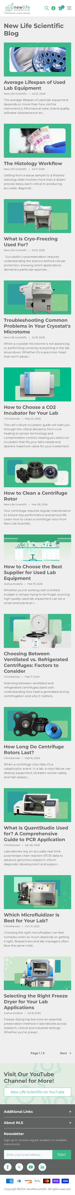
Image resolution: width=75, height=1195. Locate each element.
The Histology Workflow (33, 163)
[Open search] (47, 8)
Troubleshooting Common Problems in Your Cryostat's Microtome (37, 326)
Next (63, 1053)
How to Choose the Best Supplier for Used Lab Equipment (33, 572)
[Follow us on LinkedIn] (42, 1167)
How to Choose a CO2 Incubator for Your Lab (31, 410)
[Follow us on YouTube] (31, 1167)
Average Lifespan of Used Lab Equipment (34, 85)
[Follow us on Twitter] (19, 1167)
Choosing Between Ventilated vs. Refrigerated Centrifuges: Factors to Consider (36, 662)
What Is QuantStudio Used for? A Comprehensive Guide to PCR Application (36, 833)
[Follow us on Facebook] (8, 1167)
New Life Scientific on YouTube (37, 1092)
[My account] (53, 8)
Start (62, 1154)
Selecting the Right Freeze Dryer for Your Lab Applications (36, 1001)
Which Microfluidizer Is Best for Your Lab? (31, 917)
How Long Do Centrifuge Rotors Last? (34, 749)
